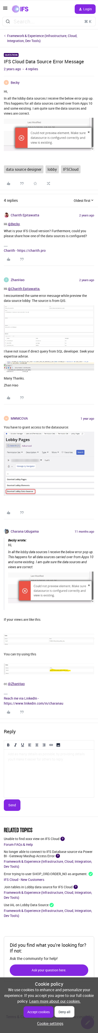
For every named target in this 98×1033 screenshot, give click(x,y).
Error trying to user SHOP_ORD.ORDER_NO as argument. (46, 874)
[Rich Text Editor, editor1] (49, 773)
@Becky (14, 224)
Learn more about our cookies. (55, 1001)
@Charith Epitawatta (23, 288)
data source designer (23, 169)
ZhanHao (17, 280)
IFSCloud (70, 169)
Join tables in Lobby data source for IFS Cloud (38, 886)
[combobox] (49, 21)
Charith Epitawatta (25, 215)
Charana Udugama (25, 531)
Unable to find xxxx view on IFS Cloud (31, 838)
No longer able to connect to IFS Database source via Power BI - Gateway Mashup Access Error (48, 853)
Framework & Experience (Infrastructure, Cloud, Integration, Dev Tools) (42, 38)
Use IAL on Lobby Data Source (26, 905)
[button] (5, 9)
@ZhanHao (16, 683)
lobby (52, 169)
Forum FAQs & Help (18, 844)
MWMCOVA (19, 418)
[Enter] (7, 21)
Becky (15, 82)
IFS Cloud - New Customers (24, 879)
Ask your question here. (49, 970)
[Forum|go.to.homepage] (20, 9)
